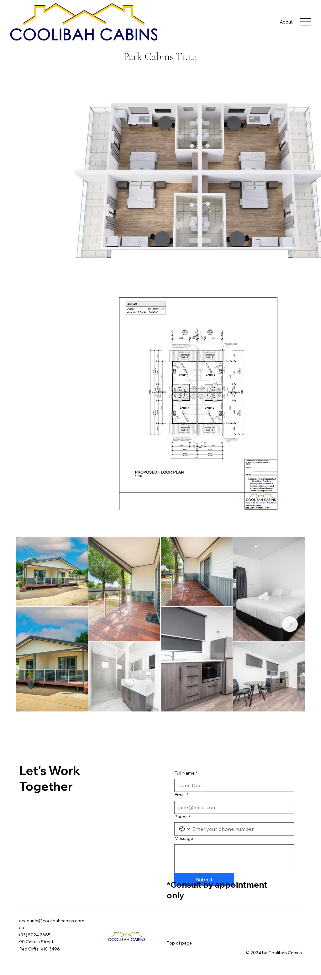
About (286, 22)
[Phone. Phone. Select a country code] (184, 829)
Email (181, 795)
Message (183, 838)
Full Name (185, 773)
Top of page (179, 943)
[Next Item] (290, 624)
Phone (182, 817)
